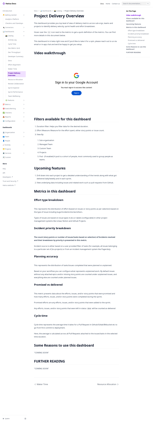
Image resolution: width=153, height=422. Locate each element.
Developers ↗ (10, 177)
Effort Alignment (14, 65)
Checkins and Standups (14, 23)
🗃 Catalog (9, 36)
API (4, 173)
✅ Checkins (7, 113)
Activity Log (12, 40)
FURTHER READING (133, 52)
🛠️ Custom (7, 157)
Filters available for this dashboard (135, 19)
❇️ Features (9, 100)
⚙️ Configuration (9, 121)
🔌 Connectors (8, 27)
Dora (10, 61)
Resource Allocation (15, 79)
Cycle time (132, 43)
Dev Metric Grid (14, 48)
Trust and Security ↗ (10, 181)
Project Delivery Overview (14, 74)
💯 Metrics (7, 104)
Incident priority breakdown (138, 34)
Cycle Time (12, 44)
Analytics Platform (12, 19)
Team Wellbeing (14, 96)
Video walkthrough (133, 15)
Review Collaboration (16, 84)
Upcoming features (133, 24)
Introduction (7, 11)
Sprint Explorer (13, 88)
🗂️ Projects (7, 149)
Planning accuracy (135, 37)
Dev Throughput (14, 52)
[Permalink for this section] (67, 53)
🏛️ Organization (9, 132)
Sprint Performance (15, 92)
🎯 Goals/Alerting (9, 108)
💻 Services (7, 153)
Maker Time (12, 69)
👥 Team (6, 136)
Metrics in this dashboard (136, 27)
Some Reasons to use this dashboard (136, 48)
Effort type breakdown (136, 30)
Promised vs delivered (136, 40)
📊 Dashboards (8, 31)
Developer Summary (15, 56)
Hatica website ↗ (10, 185)
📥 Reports (7, 117)
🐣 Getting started (9, 15)
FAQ (4, 169)
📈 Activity (6, 145)
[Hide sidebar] (25, 418)
